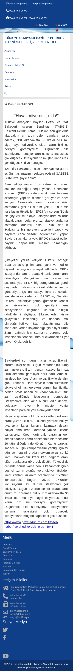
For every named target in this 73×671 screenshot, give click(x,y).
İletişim (8, 86)
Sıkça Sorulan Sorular (14, 570)
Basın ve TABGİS (14, 65)
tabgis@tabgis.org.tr (43, 3)
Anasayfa (9, 50)
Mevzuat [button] (9, 79)
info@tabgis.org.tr (19, 3)
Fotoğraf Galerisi (11, 562)
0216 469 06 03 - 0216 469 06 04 (28, 17)
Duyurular (9, 72)
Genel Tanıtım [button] (12, 58)
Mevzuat (7, 566)
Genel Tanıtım (10, 548)
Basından (7, 559)
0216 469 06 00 (18, 10)
